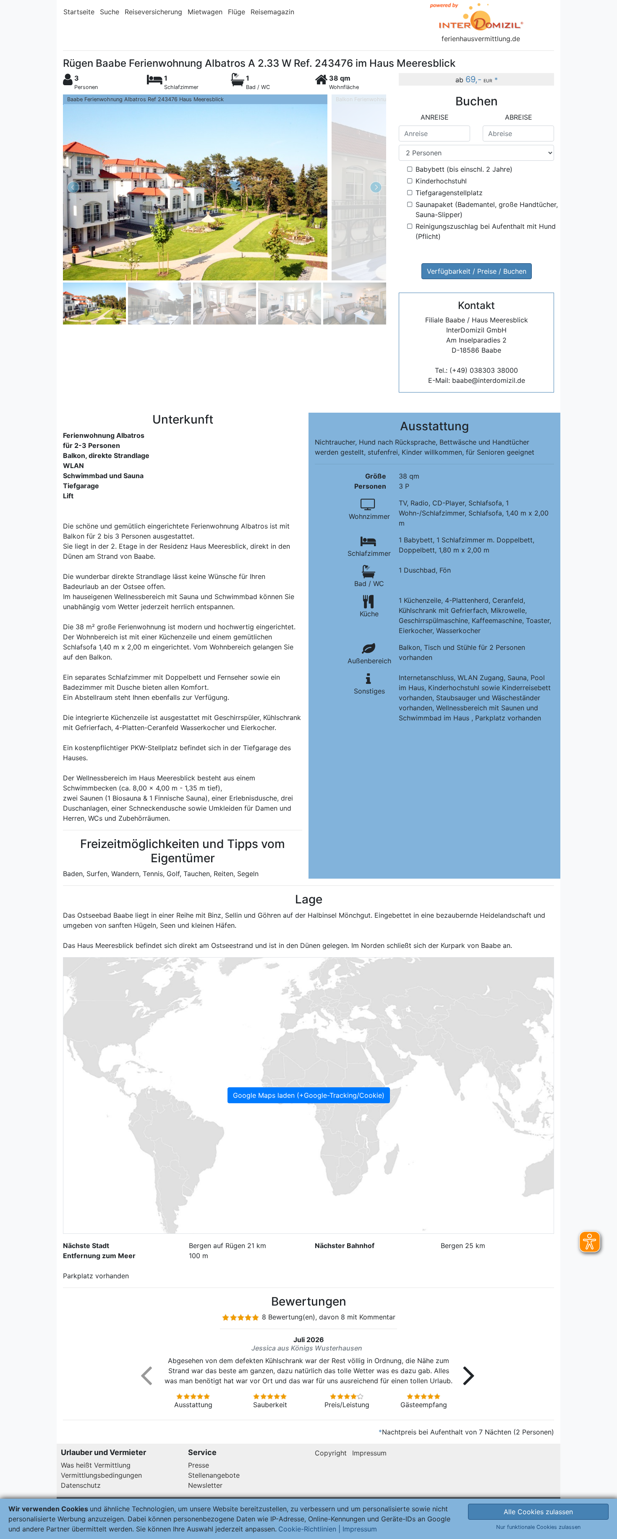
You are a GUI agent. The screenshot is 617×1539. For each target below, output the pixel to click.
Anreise (435, 117)
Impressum (369, 1453)
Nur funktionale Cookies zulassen (538, 1527)
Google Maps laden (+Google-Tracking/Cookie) (308, 1095)
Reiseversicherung (153, 12)
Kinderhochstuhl (441, 181)
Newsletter (205, 1485)
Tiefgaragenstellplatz (449, 192)
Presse (198, 1465)
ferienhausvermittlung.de (481, 38)
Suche (109, 12)
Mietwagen (205, 12)
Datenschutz (81, 1485)
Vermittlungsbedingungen (101, 1475)
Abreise (518, 117)
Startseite (78, 12)
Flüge (236, 12)
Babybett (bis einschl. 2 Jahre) (464, 169)
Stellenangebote (214, 1475)
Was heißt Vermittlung (96, 1465)
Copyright (331, 1453)
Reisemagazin (272, 12)
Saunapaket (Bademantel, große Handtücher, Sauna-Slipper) (487, 209)
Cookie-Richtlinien (307, 1529)
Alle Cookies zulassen (538, 1512)
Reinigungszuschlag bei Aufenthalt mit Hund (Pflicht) (486, 231)
